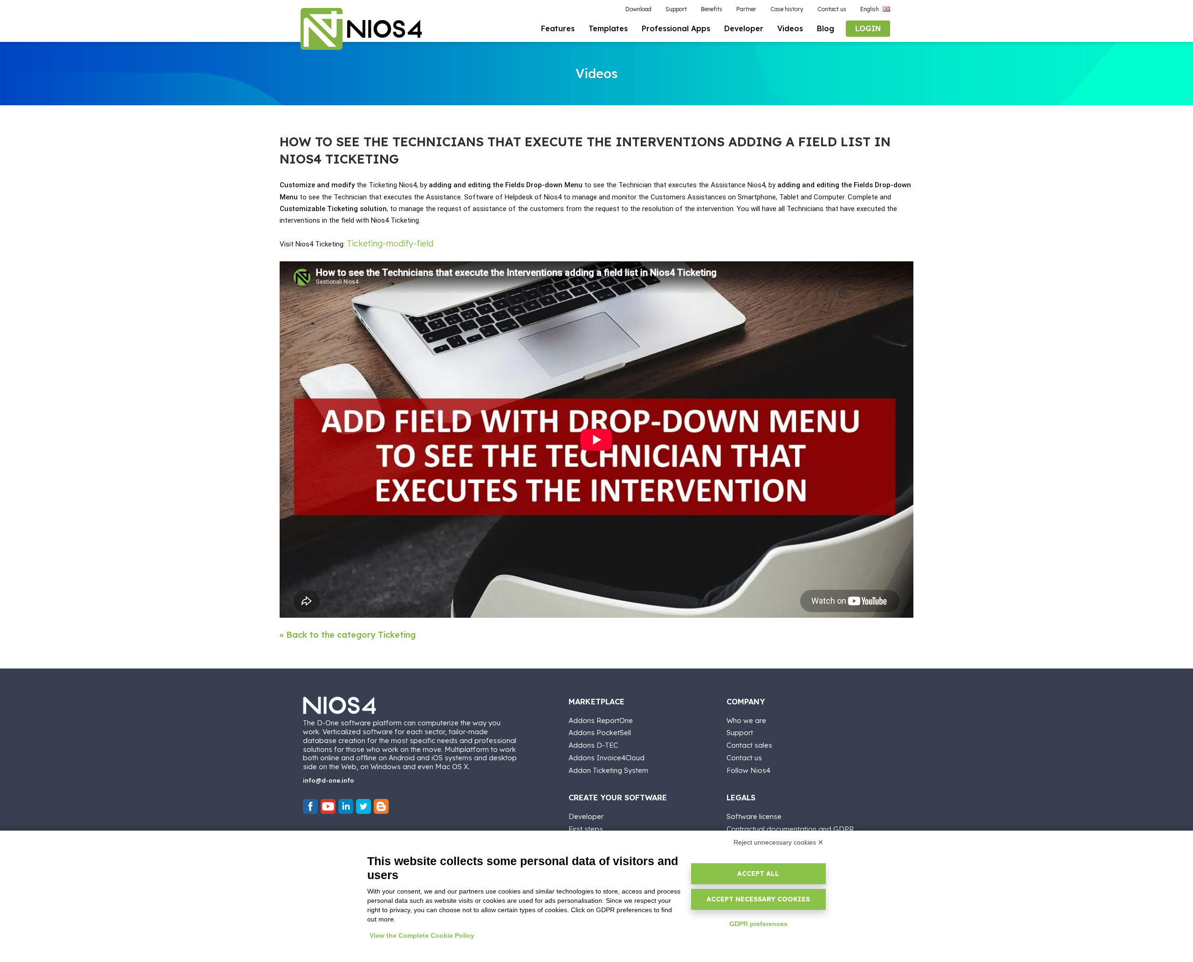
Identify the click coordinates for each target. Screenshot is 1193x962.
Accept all (758, 873)
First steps (586, 829)
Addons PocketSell (600, 732)
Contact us (744, 757)
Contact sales (749, 745)
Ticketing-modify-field (390, 243)
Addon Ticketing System (608, 770)
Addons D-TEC (593, 745)
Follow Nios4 (748, 770)
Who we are (746, 720)
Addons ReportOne (601, 720)
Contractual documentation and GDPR (790, 829)
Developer (586, 816)
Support (740, 732)
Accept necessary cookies (758, 899)
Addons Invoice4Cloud (606, 757)
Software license (754, 816)
